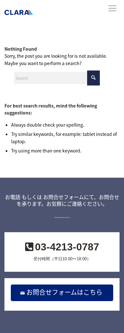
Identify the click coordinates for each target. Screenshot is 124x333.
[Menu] (108, 13)
